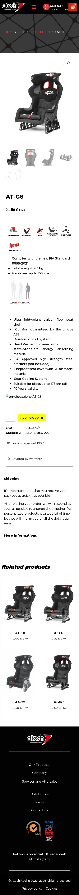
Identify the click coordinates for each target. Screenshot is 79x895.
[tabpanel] (39, 507)
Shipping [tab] (12, 478)
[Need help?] (46, 7)
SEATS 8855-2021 (41, 32)
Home (9, 32)
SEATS (21, 32)
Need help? (56, 6)
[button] (34, 7)
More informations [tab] (20, 535)
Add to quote (32, 417)
